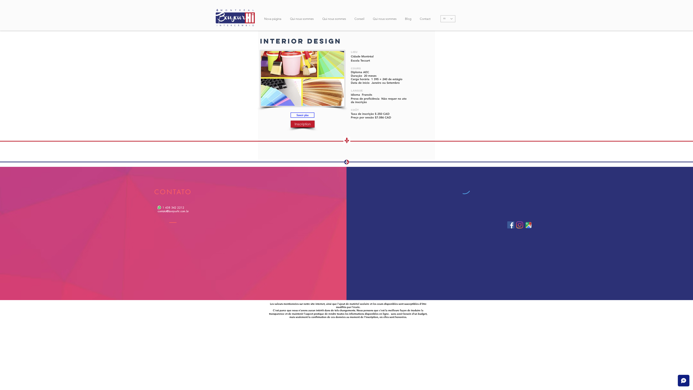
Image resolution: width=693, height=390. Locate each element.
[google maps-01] (528, 224)
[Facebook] (510, 224)
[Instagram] (519, 224)
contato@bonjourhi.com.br (173, 211)
